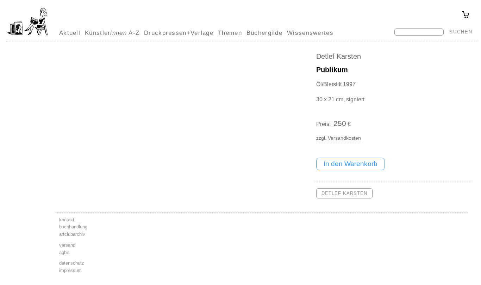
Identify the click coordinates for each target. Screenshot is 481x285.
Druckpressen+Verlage (178, 32)
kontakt (66, 219)
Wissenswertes (310, 32)
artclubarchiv (72, 234)
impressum (70, 270)
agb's (64, 252)
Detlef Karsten (338, 56)
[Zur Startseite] (27, 35)
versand (67, 245)
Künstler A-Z (112, 32)
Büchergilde (264, 32)
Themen (230, 32)
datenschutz (71, 263)
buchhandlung (73, 226)
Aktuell (69, 32)
